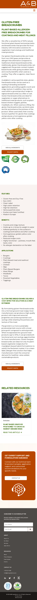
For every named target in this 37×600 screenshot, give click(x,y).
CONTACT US (16, 478)
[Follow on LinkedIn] (5, 578)
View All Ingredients (13, 147)
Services (6, 543)
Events (5, 561)
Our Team (6, 541)
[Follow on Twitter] (10, 578)
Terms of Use (18, 597)
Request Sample (12, 152)
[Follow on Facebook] (14, 578)
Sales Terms (7, 545)
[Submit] (30, 529)
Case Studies (7, 559)
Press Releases (8, 557)
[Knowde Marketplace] (19, 578)
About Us (6, 538)
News (5, 554)
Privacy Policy (18, 596)
